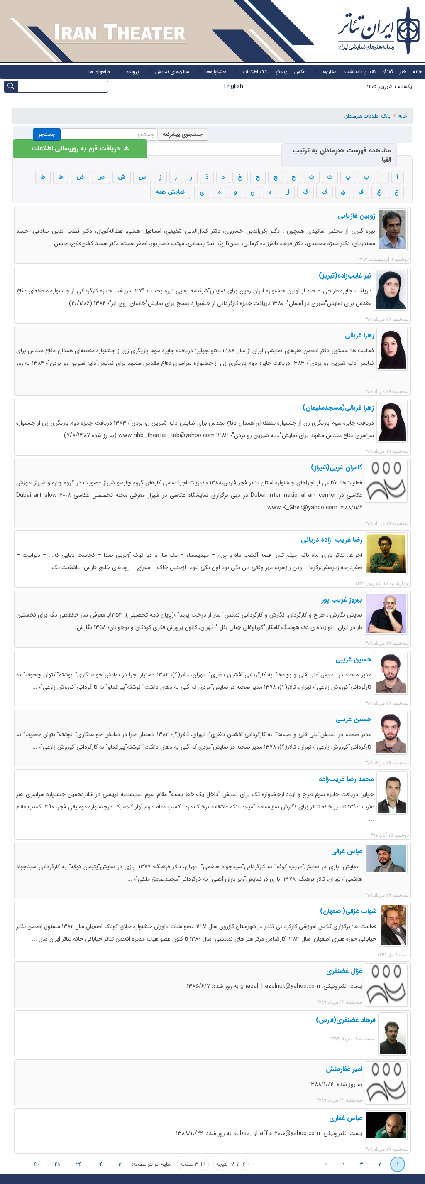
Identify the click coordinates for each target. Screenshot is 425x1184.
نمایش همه (170, 192)
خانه (402, 116)
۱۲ (120, 1164)
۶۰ (36, 1164)
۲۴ (100, 1164)
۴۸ (57, 1164)
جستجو (46, 134)
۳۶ (78, 1164)
